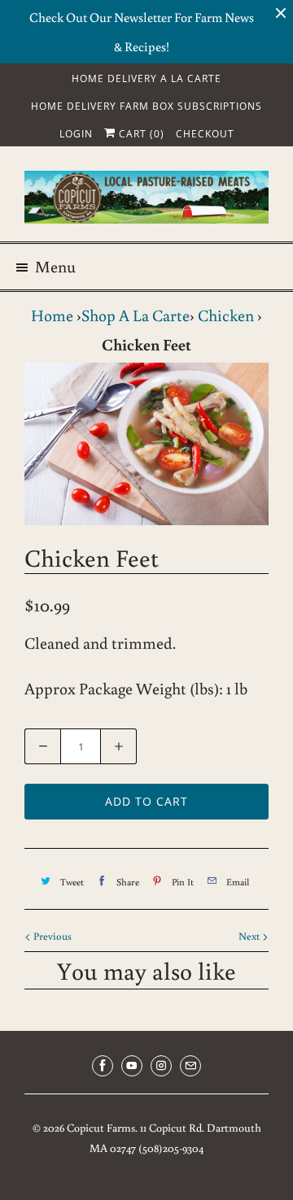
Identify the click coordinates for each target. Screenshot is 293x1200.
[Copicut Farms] (146, 200)
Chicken (226, 314)
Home (52, 314)
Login (76, 134)
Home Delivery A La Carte (146, 78)
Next (250, 936)
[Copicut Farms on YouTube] (131, 1065)
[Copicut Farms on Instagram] (161, 1065)
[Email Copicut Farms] (190, 1065)
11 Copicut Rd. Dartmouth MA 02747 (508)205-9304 (175, 1138)
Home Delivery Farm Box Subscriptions (146, 106)
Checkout (205, 134)
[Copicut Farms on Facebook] (102, 1065)
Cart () (140, 134)
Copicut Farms (101, 1127)
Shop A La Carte (135, 314)
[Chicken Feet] (146, 444)
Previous (51, 936)
